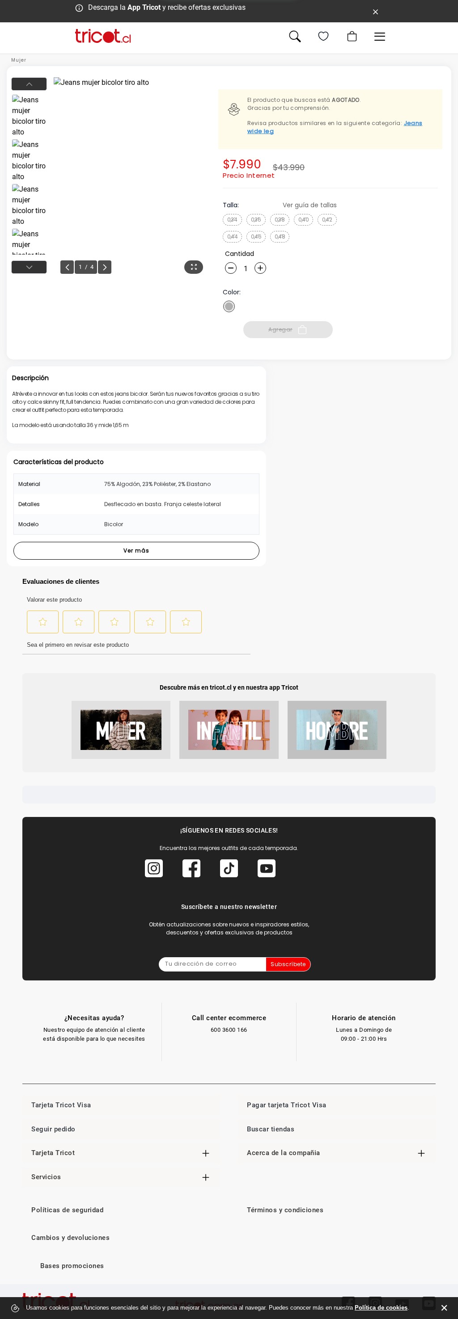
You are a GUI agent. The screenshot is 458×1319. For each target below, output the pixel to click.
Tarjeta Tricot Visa (61, 1105)
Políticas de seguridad (67, 1210)
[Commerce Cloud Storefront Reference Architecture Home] (103, 36)
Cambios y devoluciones (70, 1238)
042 (327, 219)
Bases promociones (72, 1266)
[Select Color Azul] (229, 306)
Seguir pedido (53, 1129)
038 (280, 219)
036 (256, 219)
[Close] (375, 11)
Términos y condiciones (285, 1210)
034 (232, 219)
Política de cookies (381, 1307)
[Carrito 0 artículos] (351, 36)
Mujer (18, 60)
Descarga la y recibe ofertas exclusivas (167, 7)
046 (256, 236)
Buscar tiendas (270, 1129)
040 (303, 219)
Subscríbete (288, 964)
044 (232, 236)
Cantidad (239, 253)
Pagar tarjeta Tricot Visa (287, 1105)
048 (280, 236)
